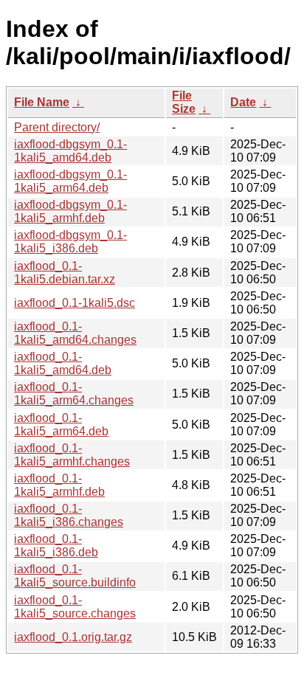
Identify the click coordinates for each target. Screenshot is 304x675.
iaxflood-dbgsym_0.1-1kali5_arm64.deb (70, 181)
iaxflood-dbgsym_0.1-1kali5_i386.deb (70, 242)
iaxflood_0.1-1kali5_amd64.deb (62, 363)
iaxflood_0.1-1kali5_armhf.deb (59, 485)
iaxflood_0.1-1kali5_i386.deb (56, 545)
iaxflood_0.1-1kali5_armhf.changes (72, 455)
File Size (184, 102)
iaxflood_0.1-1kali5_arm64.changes (74, 393)
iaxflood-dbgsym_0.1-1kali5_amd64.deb (70, 151)
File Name (41, 102)
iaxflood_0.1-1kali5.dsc (74, 303)
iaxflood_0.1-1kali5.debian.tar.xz (64, 272)
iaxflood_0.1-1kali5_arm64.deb (61, 424)
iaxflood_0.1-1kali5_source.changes (75, 607)
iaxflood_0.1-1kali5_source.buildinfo (75, 576)
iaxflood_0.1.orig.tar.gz (73, 637)
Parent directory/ (57, 127)
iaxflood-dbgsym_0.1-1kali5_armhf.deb (70, 211)
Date (243, 102)
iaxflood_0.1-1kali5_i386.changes (68, 515)
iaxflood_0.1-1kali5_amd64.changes (75, 333)
